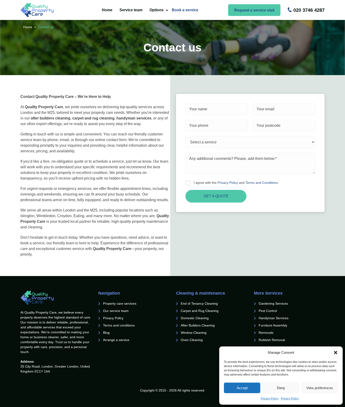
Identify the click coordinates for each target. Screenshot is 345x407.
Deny (281, 388)
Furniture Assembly (273, 325)
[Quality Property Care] (46, 10)
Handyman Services (273, 318)
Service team (130, 10)
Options (157, 10)
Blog (106, 332)
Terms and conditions (119, 325)
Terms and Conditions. (262, 182)
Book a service (185, 10)
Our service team (116, 311)
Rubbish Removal (272, 340)
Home (107, 10)
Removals (266, 332)
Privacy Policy (270, 398)
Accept (242, 388)
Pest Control (268, 311)
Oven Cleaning (192, 340)
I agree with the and (236, 182)
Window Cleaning (194, 332)
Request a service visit (254, 10)
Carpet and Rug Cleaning (199, 311)
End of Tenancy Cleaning (200, 303)
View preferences (319, 388)
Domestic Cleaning (195, 318)
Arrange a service (116, 340)
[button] (335, 352)
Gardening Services (273, 303)
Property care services (119, 303)
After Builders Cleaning (198, 325)
